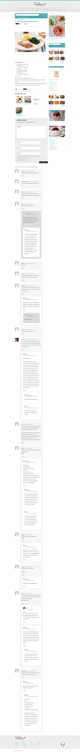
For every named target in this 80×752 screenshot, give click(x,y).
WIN (58, 9)
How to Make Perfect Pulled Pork (53, 145)
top (63, 738)
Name (18, 143)
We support (62, 741)
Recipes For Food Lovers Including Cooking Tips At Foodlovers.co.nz (40, 4)
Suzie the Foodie (24, 339)
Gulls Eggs (51, 81)
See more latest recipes (52, 39)
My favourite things (54, 66)
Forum (39, 742)
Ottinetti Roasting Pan (53, 83)
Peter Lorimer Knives (53, 82)
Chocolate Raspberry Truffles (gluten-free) (62, 61)
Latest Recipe (52, 13)
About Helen (24, 745)
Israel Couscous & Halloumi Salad (57, 55)
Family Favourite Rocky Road (62, 55)
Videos (48, 9)
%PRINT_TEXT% (29, 23)
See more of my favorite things (53, 89)
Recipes (23, 9)
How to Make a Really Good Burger (53, 141)
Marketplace (17, 743)
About (60, 9)
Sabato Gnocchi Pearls (53, 79)
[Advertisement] (35, 29)
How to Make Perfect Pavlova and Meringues (53, 148)
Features (45, 9)
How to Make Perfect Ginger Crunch (53, 143)
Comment (19, 126)
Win (30, 741)
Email (18, 148)
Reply (23, 186)
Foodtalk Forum (38, 9)
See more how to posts (52, 149)
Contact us (31, 743)
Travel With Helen (29, 9)
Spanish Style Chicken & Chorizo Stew (51, 61)
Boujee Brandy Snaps (56, 38)
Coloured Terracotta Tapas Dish (53, 88)
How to (50, 124)
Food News (53, 9)
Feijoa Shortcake (57, 60)
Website (18, 153)
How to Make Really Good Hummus (54, 138)
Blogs (16, 741)
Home (19, 9)
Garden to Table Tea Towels (53, 86)
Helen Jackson (28, 213)
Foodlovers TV (17, 745)
